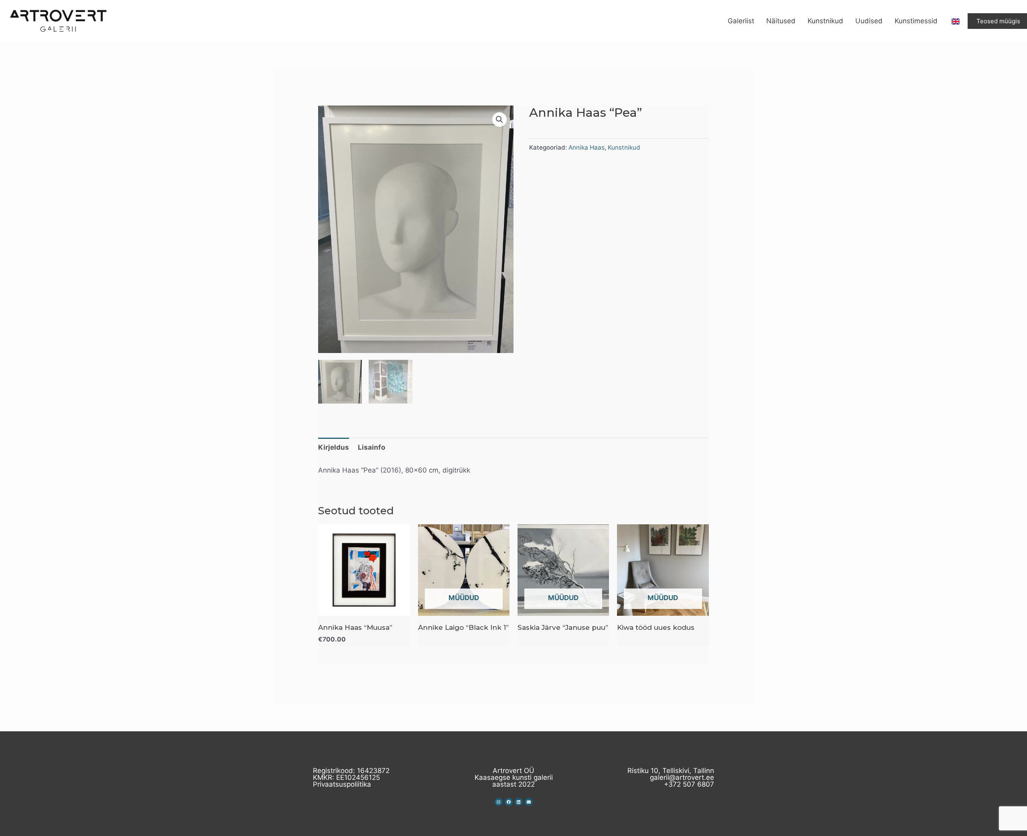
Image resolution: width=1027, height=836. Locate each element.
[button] (499, 119)
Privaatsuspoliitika (342, 784)
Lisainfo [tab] (371, 447)
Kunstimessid (916, 21)
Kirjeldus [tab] (333, 447)
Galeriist (741, 21)
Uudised (869, 21)
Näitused (781, 21)
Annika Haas (586, 147)
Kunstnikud (825, 21)
